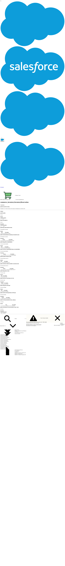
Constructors (63, 324)
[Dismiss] (57, 318)
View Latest (45, 322)
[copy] (10, 206)
